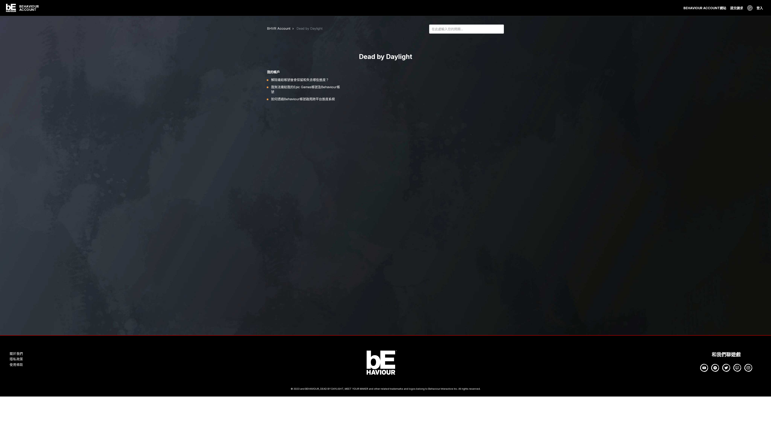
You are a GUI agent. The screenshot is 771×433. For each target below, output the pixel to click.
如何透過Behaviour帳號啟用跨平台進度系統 (303, 99)
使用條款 (16, 365)
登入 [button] (760, 8)
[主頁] (11, 8)
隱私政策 (16, 359)
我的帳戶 (273, 72)
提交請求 (736, 8)
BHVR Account (278, 28)
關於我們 (16, 354)
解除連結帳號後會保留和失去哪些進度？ (300, 80)
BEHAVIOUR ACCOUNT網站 (704, 8)
